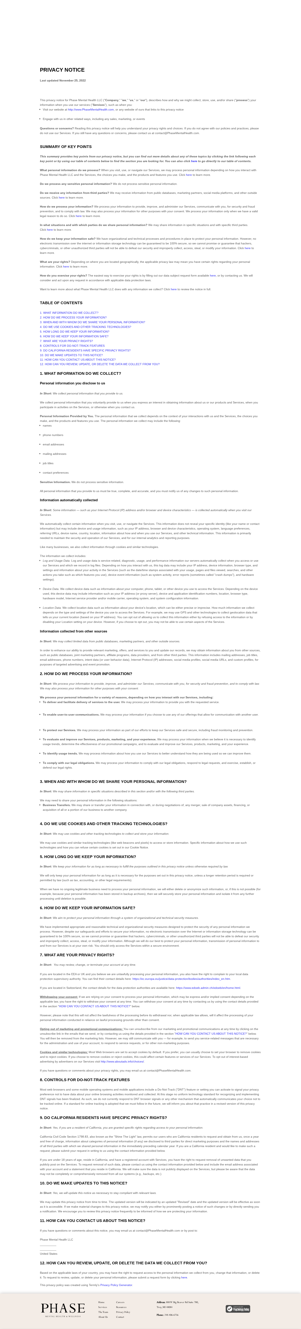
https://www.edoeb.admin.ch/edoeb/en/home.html (208, 987)
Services (102, 1307)
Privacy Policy (123, 1312)
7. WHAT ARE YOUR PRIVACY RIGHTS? (66, 341)
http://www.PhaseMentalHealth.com (91, 109)
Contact (120, 1317)
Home (101, 1302)
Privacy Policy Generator (116, 1285)
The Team (103, 1312)
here (184, 1277)
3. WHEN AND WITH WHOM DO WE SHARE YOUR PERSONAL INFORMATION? (92, 322)
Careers (120, 1302)
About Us (103, 1317)
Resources (121, 1307)
